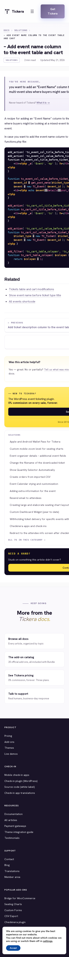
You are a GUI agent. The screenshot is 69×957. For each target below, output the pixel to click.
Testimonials (12, 838)
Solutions (20, 30)
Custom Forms (13, 910)
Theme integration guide (18, 832)
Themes (9, 747)
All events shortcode (22, 301)
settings (47, 941)
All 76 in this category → (27, 540)
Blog (7, 865)
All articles (10, 820)
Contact (9, 859)
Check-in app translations (19, 793)
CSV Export (11, 916)
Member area (12, 877)
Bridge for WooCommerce (19, 898)
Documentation (13, 814)
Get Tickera (53, 11)
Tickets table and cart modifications (31, 289)
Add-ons (9, 742)
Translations (12, 871)
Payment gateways (15, 826)
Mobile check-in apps (16, 775)
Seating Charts (13, 904)
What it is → (43, 102)
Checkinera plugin (15, 922)
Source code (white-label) (19, 787)
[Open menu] (32, 11)
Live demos (11, 753)
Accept (13, 948)
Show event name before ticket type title (35, 295)
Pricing (8, 735)
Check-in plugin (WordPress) (21, 781)
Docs (7, 30)
